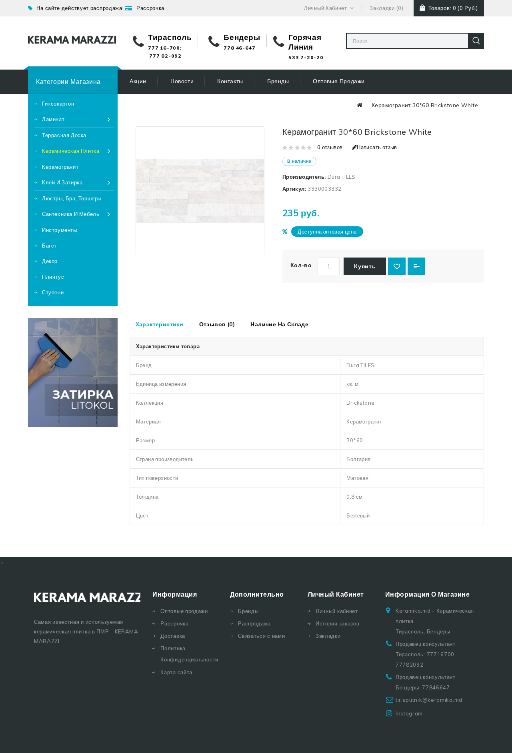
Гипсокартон (58, 103)
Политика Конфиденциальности (189, 654)
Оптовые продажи (339, 81)
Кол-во (301, 265)
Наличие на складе (279, 324)
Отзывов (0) (217, 324)
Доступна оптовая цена (327, 231)
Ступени (53, 292)
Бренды (278, 81)
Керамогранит (60, 167)
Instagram (409, 713)
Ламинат (53, 119)
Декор (50, 261)
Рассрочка (150, 8)
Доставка (172, 636)
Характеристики (160, 324)
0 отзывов (330, 147)
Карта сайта (176, 672)
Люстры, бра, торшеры (72, 198)
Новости (182, 81)
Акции (138, 81)
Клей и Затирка (62, 182)
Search (476, 41)
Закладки (328, 636)
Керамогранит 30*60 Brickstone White (425, 105)
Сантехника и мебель (70, 214)
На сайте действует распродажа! (80, 8)
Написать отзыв (377, 147)
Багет (49, 245)
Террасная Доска (64, 135)
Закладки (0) (386, 8)
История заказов (338, 623)
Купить (365, 266)
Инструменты (59, 230)
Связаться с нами (261, 636)
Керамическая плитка (70, 151)
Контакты (230, 81)
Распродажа (254, 623)
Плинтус (53, 277)
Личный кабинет (337, 611)
